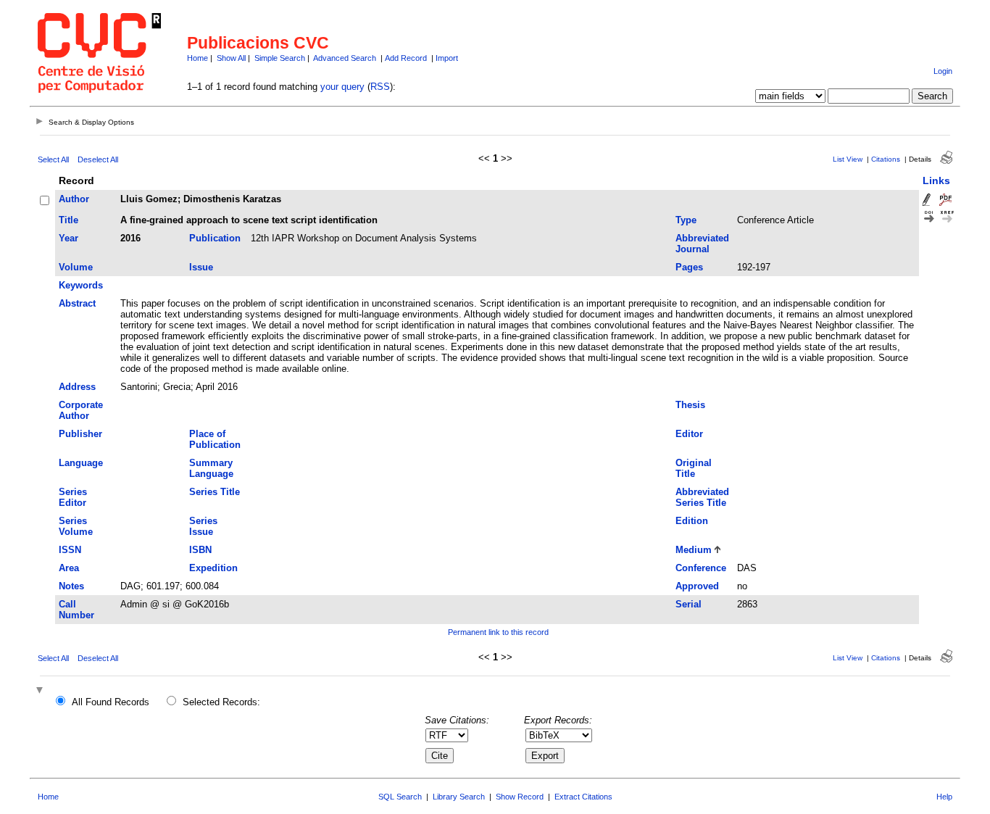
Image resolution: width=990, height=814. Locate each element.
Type (685, 220)
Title (68, 220)
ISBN (200, 549)
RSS (380, 86)
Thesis (690, 404)
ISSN (70, 549)
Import (447, 58)
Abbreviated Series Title (702, 497)
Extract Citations (583, 796)
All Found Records (110, 702)
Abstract (77, 303)
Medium (693, 549)
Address (77, 386)
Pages (689, 267)
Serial (688, 604)
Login (942, 71)
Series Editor (73, 497)
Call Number (76, 609)
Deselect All (98, 159)
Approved (697, 586)
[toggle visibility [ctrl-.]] (41, 691)
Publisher (80, 433)
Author (74, 199)
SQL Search (400, 796)
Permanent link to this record (498, 632)
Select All (53, 159)
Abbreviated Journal (702, 243)
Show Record (520, 796)
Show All (231, 58)
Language (81, 462)
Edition (691, 520)
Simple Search (279, 58)
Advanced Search (344, 58)
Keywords (81, 285)
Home (197, 58)
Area (69, 567)
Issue (201, 267)
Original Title (693, 468)
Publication (215, 238)
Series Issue (203, 526)
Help (944, 796)
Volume (76, 267)
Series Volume (76, 526)
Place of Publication (215, 439)
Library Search (459, 796)
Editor (689, 433)
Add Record (406, 58)
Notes (71, 586)
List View (847, 159)
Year (68, 238)
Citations (885, 159)
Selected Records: (221, 702)
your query (342, 86)
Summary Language (211, 468)
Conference (700, 567)
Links (936, 180)
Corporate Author (81, 410)
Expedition (213, 567)
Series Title (214, 491)
